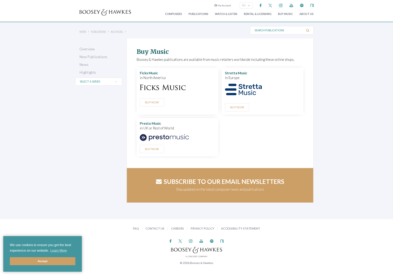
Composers (173, 14)
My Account (224, 5)
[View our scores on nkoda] (312, 5)
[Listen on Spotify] (302, 5)
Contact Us (155, 228)
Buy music (285, 14)
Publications (198, 14)
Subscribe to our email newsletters (224, 181)
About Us (306, 14)
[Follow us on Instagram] (280, 5)
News (83, 64)
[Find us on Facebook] (261, 5)
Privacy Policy (202, 228)
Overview (87, 49)
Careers (177, 228)
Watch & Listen (226, 14)
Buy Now (152, 102)
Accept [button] (42, 261)
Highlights (87, 72)
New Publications (93, 57)
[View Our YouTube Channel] (291, 5)
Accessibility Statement (240, 228)
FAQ (136, 228)
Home (82, 31)
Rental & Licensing (257, 14)
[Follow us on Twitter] (270, 5)
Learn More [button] (58, 250)
